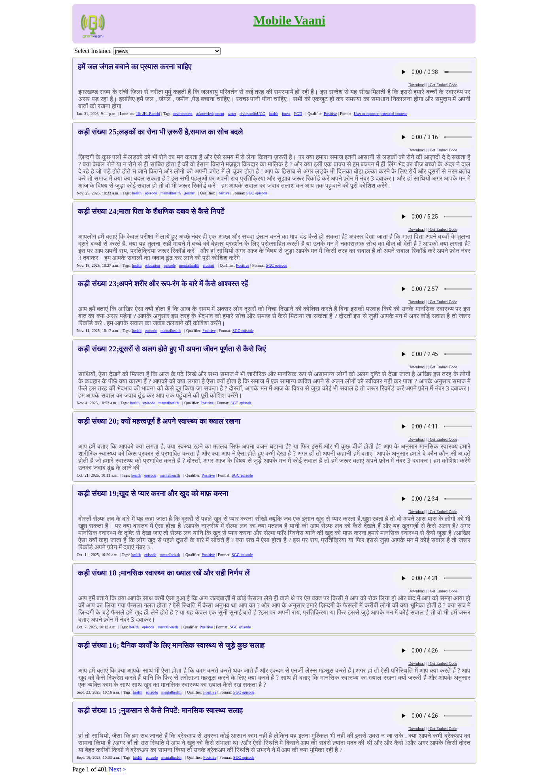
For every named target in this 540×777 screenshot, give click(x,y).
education (152, 265)
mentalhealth (170, 193)
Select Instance (92, 50)
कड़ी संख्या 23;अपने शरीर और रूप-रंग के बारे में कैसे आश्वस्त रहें (163, 283)
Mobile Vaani (289, 20)
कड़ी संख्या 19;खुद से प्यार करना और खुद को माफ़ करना (153, 493)
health (273, 113)
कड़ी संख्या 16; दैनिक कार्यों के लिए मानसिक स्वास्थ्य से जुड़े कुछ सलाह (171, 645)
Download (416, 85)
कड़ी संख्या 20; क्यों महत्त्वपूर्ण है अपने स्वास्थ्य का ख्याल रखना (159, 421)
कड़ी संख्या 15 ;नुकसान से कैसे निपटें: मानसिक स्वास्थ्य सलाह (160, 710)
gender (189, 193)
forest (286, 113)
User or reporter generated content (380, 113)
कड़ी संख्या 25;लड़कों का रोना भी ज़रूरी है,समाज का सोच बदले (160, 132)
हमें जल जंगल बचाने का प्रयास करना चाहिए (134, 66)
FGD (298, 113)
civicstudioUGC (252, 113)
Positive (330, 113)
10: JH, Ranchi (148, 113)
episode (151, 193)
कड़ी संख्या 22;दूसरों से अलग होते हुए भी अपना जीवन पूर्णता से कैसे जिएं (172, 349)
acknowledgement (210, 113)
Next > (117, 769)
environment (183, 113)
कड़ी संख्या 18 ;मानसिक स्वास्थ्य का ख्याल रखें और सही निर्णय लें (163, 573)
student (208, 265)
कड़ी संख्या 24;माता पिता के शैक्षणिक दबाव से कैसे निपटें (151, 211)
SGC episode (256, 193)
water (232, 113)
